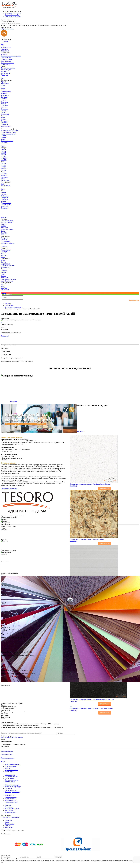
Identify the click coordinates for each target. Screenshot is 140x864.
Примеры (12, 15)
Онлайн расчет (9, 795)
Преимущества (9, 824)
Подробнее (13, 401)
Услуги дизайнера (10, 798)
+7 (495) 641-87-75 (7, 482)
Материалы (8, 820)
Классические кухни (11, 776)
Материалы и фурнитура (13, 786)
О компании (9, 807)
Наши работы (9, 810)
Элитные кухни (10, 782)
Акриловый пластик (11, 770)
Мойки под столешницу (12, 792)
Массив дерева (9, 771)
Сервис (7, 822)
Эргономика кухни (11, 802)
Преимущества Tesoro (12, 808)
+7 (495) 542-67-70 (22, 482)
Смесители (8, 788)
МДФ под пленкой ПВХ (12, 764)
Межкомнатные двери (12, 785)
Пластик (7, 768)
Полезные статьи (10, 800)
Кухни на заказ (9, 778)
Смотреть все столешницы (9, 488)
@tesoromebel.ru (7, 29)
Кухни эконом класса (11, 780)
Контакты (8, 805)
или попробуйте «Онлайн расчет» (12, 737)
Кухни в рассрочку (11, 797)
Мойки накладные (11, 790)
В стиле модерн (10, 775)
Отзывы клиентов (10, 812)
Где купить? (5, 336)
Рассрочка (13, 13)
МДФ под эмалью (10, 766)
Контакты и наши (13, 16)
